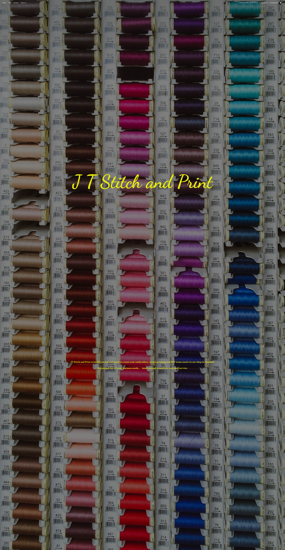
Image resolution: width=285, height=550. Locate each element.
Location (16, 3)
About (9, 3)
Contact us (23, 3)
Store (4, 3)
